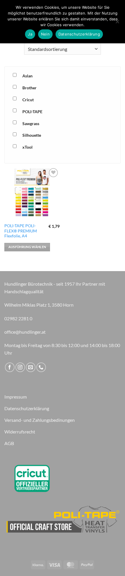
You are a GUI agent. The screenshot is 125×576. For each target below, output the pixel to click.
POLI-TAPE (32, 111)
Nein (45, 34)
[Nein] (117, 23)
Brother (29, 87)
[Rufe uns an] (41, 367)
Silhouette (31, 135)
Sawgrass (30, 123)
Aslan (27, 75)
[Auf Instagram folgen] (20, 367)
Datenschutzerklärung (79, 34)
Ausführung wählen (27, 247)
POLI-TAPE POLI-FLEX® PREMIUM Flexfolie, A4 (20, 230)
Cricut (28, 99)
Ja (30, 34)
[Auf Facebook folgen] (10, 367)
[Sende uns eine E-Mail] (30, 367)
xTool (27, 147)
